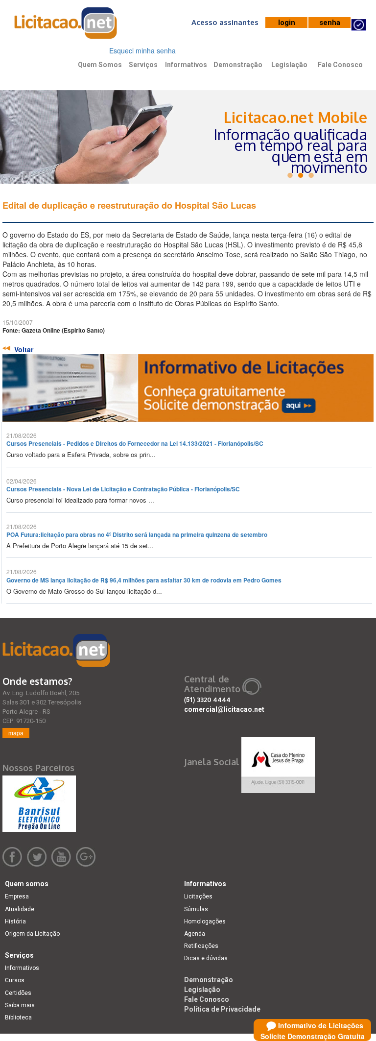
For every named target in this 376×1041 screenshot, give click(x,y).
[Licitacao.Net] (66, 26)
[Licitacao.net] (56, 650)
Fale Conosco (340, 65)
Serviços (143, 65)
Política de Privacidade (222, 1009)
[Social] (278, 762)
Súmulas (196, 909)
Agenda (194, 933)
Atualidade (19, 909)
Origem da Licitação (32, 933)
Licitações (198, 896)
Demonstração (237, 65)
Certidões (18, 993)
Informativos (186, 65)
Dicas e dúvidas (206, 958)
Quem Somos (100, 65)
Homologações (205, 921)
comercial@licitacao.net (224, 709)
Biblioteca (18, 1017)
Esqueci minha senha (142, 50)
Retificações (201, 946)
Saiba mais (20, 1005)
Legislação (289, 65)
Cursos (14, 980)
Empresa (17, 896)
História (15, 921)
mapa (16, 732)
